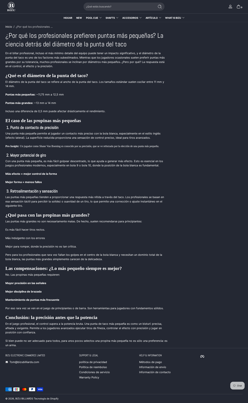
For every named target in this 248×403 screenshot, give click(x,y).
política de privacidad (93, 362)
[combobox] (119, 7)
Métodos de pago (150, 362)
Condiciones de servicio (94, 372)
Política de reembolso (93, 367)
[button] (239, 6)
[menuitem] (100, 362)
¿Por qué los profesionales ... (34, 26)
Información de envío (152, 367)
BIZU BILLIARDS (24, 398)
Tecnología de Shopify (46, 398)
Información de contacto (155, 372)
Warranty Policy (89, 377)
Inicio (8, 26)
